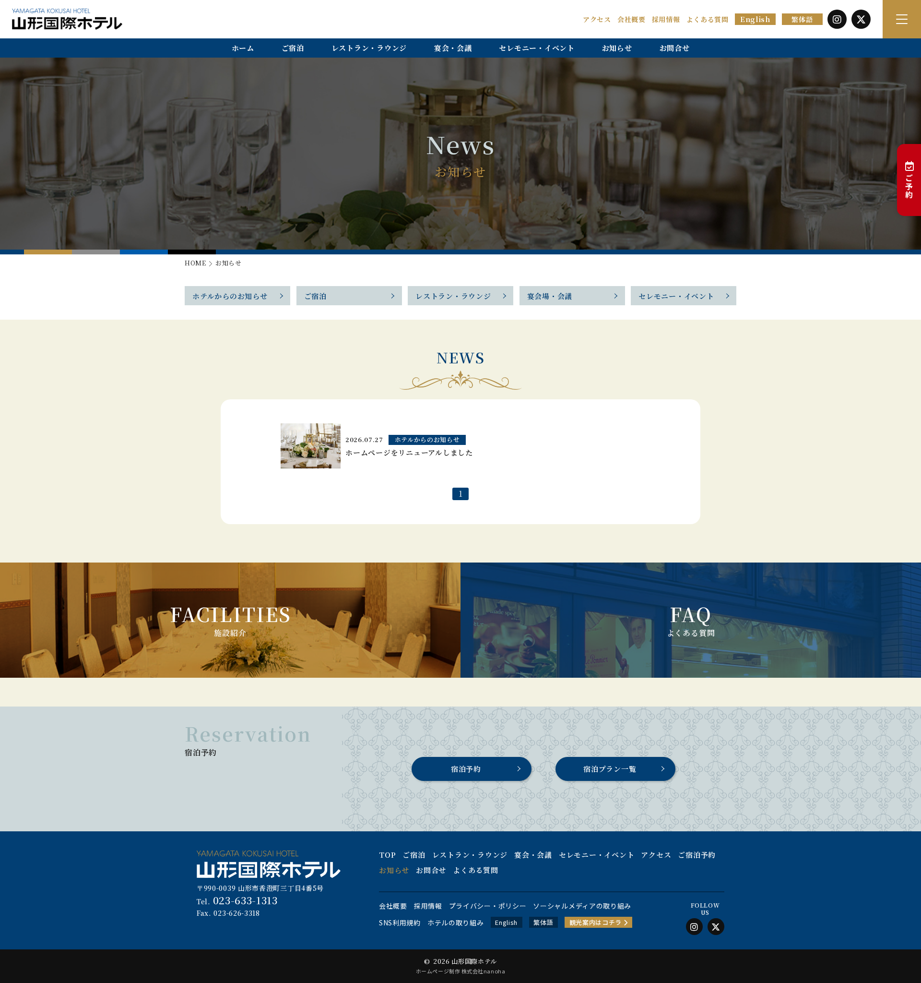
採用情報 (666, 19)
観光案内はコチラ (596, 922)
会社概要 (631, 19)
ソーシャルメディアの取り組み (582, 906)
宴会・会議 (453, 48)
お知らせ (617, 48)
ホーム (243, 48)
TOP (387, 855)
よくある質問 (707, 19)
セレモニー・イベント (537, 48)
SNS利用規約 (400, 922)
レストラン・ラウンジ (369, 48)
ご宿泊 (293, 48)
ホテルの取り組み (455, 922)
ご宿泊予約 (697, 855)
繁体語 (802, 19)
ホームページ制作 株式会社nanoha (460, 971)
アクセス (597, 19)
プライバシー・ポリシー (488, 906)
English (755, 19)
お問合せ (675, 48)
